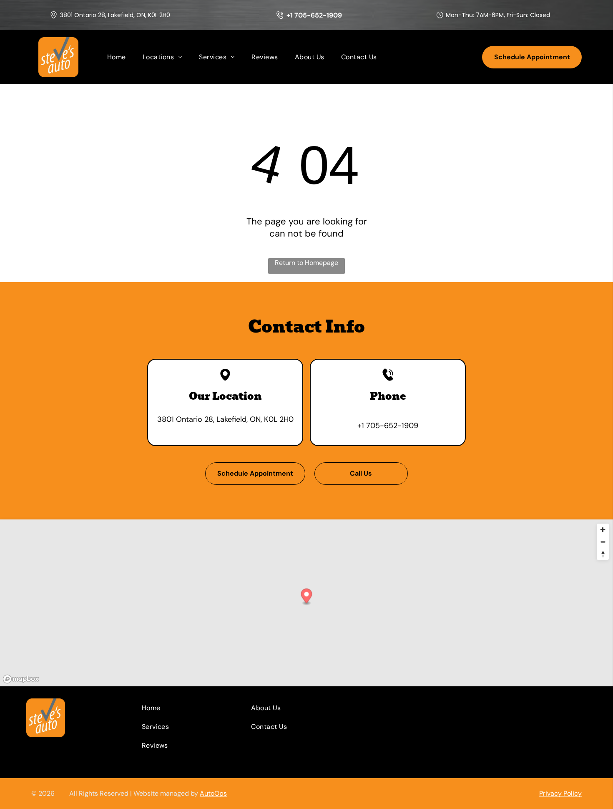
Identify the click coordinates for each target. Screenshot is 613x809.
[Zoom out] (603, 542)
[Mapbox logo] (21, 679)
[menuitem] (116, 57)
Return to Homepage (306, 262)
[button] (306, 596)
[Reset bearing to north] (603, 554)
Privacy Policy (560, 793)
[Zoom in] (603, 530)
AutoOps (213, 793)
